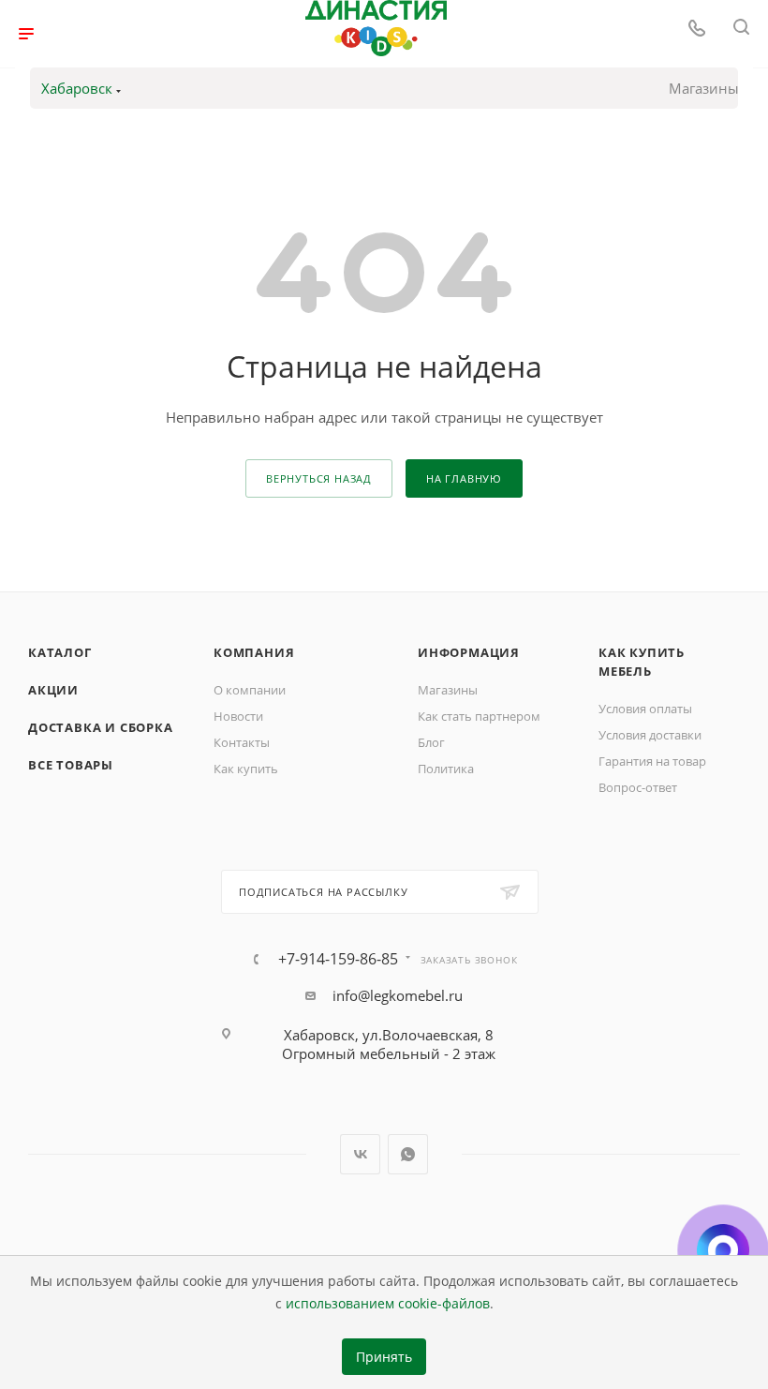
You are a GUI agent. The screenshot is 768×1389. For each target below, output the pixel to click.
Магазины (704, 88)
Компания (254, 652)
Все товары (70, 764)
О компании (250, 689)
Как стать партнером (479, 716)
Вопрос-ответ (637, 787)
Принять (384, 1357)
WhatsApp (408, 1154)
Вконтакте (360, 1154)
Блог (431, 742)
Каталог (60, 652)
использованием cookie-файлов (388, 1303)
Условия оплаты (645, 708)
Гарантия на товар (652, 761)
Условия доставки (650, 734)
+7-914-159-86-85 (338, 958)
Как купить (246, 768)
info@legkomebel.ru (397, 995)
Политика (446, 768)
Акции (53, 689)
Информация (469, 652)
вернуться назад (319, 478)
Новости (238, 716)
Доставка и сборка (100, 727)
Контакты (242, 742)
